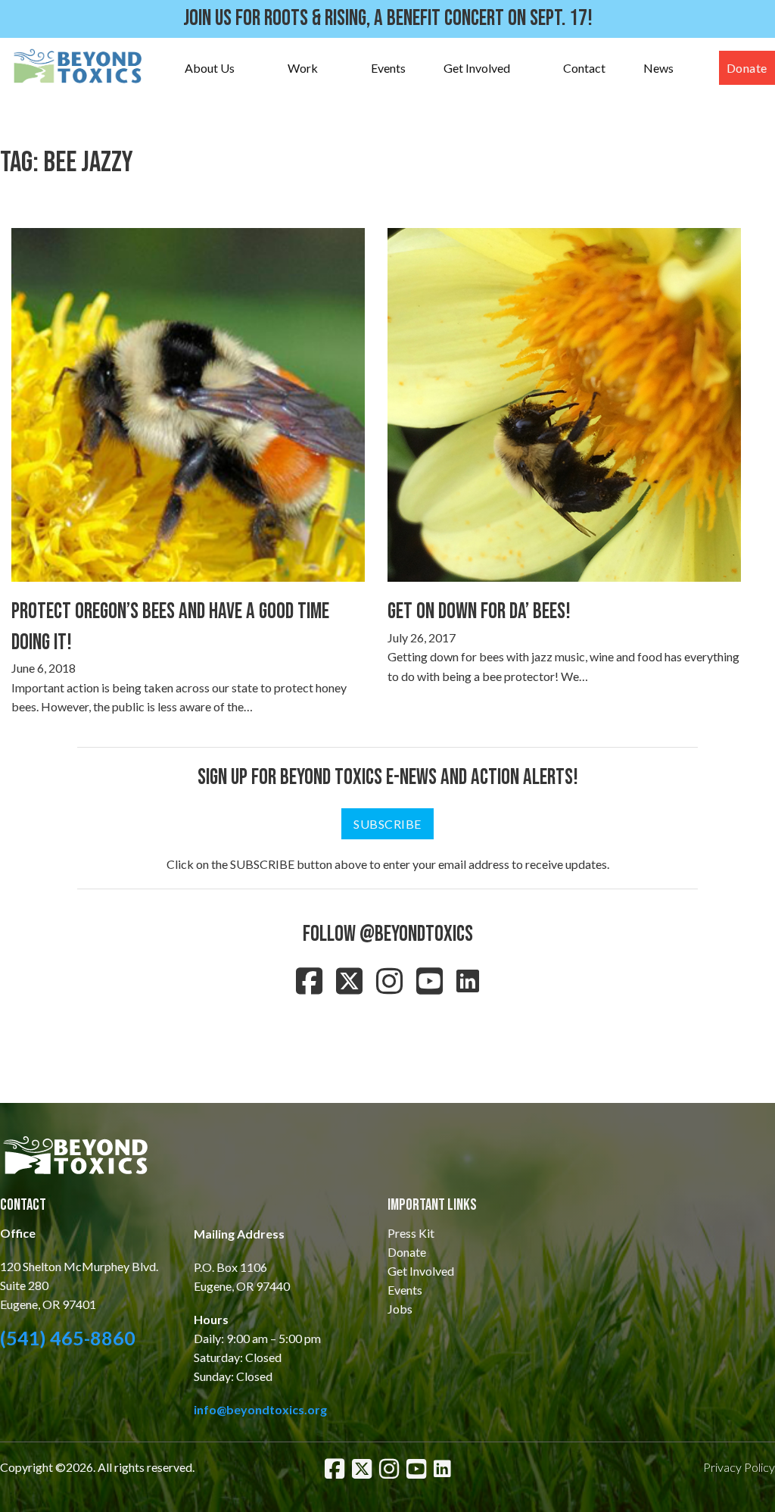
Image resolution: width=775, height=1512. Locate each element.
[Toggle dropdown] (249, 67)
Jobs (400, 1308)
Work (303, 68)
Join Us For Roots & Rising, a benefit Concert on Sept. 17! (388, 18)
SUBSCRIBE (387, 824)
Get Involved (477, 68)
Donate (747, 68)
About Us (210, 68)
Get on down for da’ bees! (479, 611)
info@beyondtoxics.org (260, 1409)
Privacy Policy (739, 1467)
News (658, 68)
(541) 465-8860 (67, 1337)
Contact (584, 68)
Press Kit (411, 1233)
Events (388, 68)
